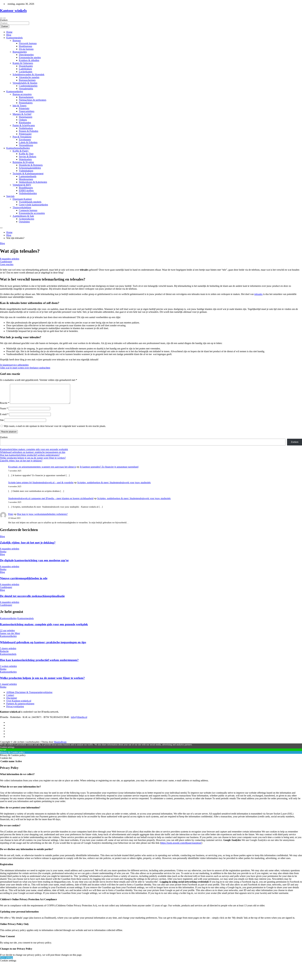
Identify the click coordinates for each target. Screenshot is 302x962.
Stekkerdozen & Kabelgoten (33, 182)
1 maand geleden (8, 684)
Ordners (23, 119)
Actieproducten (26, 218)
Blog (8, 34)
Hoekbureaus (25, 46)
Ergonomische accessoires (32, 213)
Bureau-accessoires (22, 94)
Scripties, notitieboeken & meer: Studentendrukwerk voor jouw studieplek (114, 482)
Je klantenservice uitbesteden (14, 365)
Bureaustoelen (20, 51)
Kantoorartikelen (14, 91)
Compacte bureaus (28, 210)
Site (2, 420)
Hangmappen (25, 117)
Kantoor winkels (13, 10)
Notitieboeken (26, 128)
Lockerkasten (25, 71)
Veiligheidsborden (28, 193)
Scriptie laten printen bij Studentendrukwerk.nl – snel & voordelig (40, 482)
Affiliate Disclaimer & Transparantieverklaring (29, 692)
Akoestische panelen (29, 77)
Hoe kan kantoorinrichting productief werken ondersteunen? (30, 455)
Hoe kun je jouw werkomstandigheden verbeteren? (42, 514)
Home (9, 32)
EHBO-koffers (26, 190)
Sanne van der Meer (10, 633)
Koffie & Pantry (21, 151)
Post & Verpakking (22, 136)
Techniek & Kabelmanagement (28, 173)
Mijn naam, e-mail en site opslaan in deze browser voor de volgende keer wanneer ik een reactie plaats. (55, 426)
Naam (4, 408)
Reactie (4, 403)
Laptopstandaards (27, 176)
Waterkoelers (25, 159)
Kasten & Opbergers (23, 63)
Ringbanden (25, 122)
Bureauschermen (27, 80)
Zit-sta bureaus (26, 49)
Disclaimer (11, 698)
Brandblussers (26, 187)
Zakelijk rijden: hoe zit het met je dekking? (21, 460)
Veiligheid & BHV (22, 185)
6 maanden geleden (9, 548)
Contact (10, 695)
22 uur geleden (7, 630)
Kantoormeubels (14, 37)
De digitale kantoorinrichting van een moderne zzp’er (34, 560)
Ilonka (3, 551)
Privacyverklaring (15, 706)
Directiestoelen (26, 54)
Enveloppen (25, 139)
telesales (258, 294)
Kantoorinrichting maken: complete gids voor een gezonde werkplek (34, 449)
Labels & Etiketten (28, 142)
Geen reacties (6, 264)
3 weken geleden (8, 666)
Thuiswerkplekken (22, 207)
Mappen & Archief (22, 114)
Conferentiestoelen (28, 85)
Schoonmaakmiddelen (30, 168)
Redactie (4, 651)
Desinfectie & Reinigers (31, 165)
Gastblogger (6, 261)
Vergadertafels (26, 88)
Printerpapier (25, 134)
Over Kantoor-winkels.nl (18, 700)
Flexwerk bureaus (28, 43)
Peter (10, 514)
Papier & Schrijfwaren (24, 125)
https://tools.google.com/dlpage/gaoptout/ (181, 843)
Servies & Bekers (27, 156)
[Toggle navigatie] (1, 18)
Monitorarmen (26, 179)
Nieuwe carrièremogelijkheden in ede (23, 578)
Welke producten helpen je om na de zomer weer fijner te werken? (33, 457)
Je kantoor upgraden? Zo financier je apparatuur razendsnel (109, 466)
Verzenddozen (26, 145)
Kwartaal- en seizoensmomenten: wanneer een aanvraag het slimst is (42, 466)
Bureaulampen (26, 97)
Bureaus (17, 40)
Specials (10, 196)
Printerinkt (24, 108)
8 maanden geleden (9, 258)
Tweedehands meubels (30, 201)
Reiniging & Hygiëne (23, 162)
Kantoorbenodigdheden (18, 148)
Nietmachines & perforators (32, 100)
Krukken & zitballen (29, 60)
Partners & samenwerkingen (20, 703)
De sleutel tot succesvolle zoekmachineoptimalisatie (32, 596)
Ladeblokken (25, 68)
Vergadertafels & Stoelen (25, 83)
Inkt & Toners (19, 105)
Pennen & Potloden (28, 131)
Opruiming (24, 221)
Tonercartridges (26, 111)
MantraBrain (60, 742)
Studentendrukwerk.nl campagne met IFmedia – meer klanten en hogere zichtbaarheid (50, 498)
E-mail (4, 414)
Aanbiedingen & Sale (23, 216)
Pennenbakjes (26, 102)
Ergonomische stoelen (30, 57)
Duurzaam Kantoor (22, 199)
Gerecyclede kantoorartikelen (33, 204)
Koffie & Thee (26, 153)
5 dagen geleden (8, 648)
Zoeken (4, 20)
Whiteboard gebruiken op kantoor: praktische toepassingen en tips (32, 452)
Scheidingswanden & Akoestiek (28, 74)
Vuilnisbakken (26, 170)
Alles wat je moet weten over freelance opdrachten (25, 367)
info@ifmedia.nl (79, 717)
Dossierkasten (26, 66)
